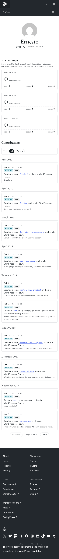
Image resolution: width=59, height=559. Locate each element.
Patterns (34, 470)
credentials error (26, 371)
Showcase (35, 456)
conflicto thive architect (30, 290)
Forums (20, 151)
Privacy (6, 470)
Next (45, 435)
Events (33, 484)
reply (15, 311)
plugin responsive (27, 261)
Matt (6, 507)
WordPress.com (12, 502)
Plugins (33, 465)
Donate (35, 489)
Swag (34, 494)
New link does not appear (31, 342)
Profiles (6, 12)
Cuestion (23, 203)
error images (25, 421)
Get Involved (36, 479)
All (12, 151)
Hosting (7, 465)
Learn (5, 479)
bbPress (8, 512)
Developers (8, 489)
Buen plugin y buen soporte (31, 232)
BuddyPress (10, 517)
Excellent (23, 174)
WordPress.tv (11, 494)
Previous (16, 435)
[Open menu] (54, 4)
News (6, 461)
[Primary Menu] (53, 12)
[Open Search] (46, 4)
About (6, 456)
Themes (34, 461)
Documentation (10, 484)
